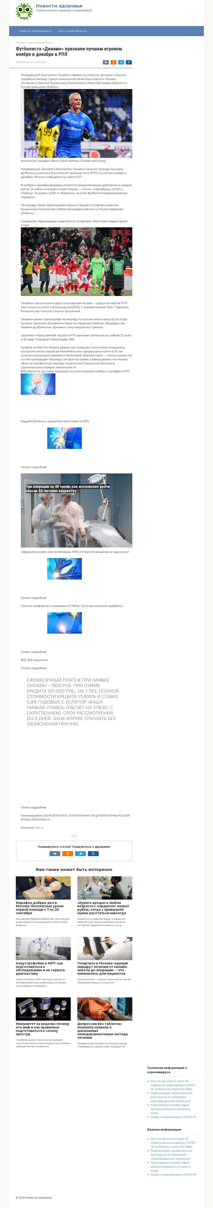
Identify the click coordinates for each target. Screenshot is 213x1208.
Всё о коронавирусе (72, 31)
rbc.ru (40, 827)
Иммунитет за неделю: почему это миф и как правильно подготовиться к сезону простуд (42, 1029)
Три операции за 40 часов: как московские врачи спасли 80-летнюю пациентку (68, 488)
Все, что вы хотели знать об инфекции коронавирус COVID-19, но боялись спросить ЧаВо (173, 1085)
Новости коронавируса (35, 31)
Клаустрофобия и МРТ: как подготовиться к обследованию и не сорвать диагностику (40, 968)
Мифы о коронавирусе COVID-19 (173, 1117)
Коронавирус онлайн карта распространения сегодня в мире (170, 1109)
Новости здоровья (59, 6)
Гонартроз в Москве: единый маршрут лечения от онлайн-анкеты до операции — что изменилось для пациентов (102, 968)
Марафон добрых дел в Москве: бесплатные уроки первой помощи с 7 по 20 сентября (39, 908)
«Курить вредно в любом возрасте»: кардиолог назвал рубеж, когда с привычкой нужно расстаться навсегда (103, 908)
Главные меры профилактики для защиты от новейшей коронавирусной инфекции (171, 1097)
